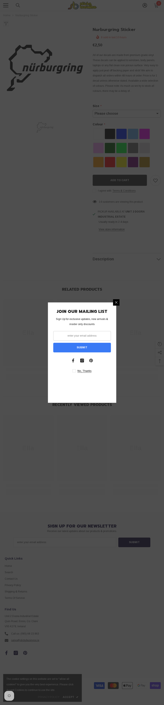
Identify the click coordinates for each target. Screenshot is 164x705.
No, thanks (85, 370)
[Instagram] (82, 360)
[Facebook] (73, 360)
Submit (82, 347)
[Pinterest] (90, 360)
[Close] (116, 302)
